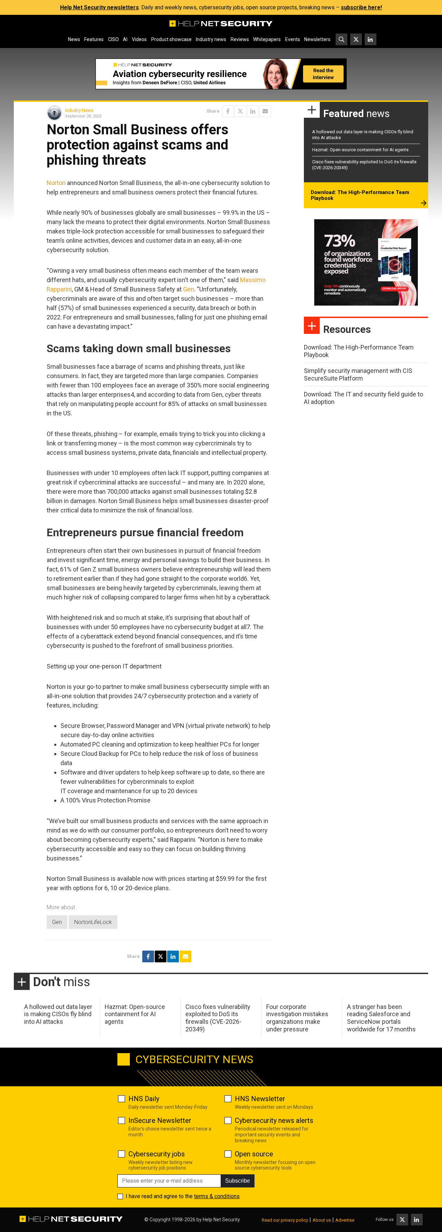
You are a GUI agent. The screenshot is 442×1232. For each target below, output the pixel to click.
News (74, 39)
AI (125, 39)
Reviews (240, 39)
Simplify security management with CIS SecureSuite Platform (358, 374)
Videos (139, 39)
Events (292, 39)
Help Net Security (221, 1219)
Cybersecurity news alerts (274, 1120)
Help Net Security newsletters (99, 7)
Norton (56, 182)
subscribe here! (361, 7)
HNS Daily (143, 1099)
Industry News (79, 110)
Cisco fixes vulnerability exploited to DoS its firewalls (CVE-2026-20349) (217, 1018)
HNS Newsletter (260, 1099)
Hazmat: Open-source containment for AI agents (360, 149)
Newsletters (317, 39)
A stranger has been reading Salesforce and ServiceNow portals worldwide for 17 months (381, 1018)
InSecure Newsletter (159, 1120)
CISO (113, 39)
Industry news (211, 39)
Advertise (344, 1220)
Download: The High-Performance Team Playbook (360, 195)
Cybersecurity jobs (156, 1154)
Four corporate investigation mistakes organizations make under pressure (297, 1018)
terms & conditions (217, 1196)
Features (94, 39)
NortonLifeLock (93, 922)
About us (322, 1220)
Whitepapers (267, 39)
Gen (188, 289)
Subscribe (237, 1181)
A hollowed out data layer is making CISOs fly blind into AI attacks (58, 1014)
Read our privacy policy (285, 1220)
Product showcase (171, 39)
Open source (254, 1154)
